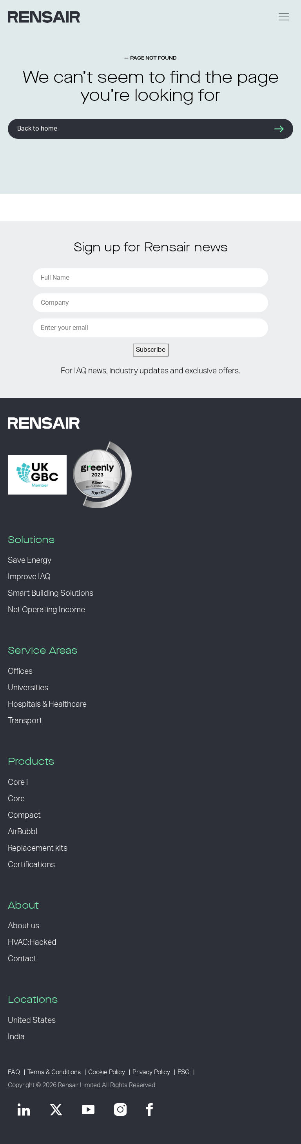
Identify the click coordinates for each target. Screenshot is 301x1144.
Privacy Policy (151, 1072)
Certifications (31, 865)
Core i (18, 782)
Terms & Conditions (54, 1072)
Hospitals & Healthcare (47, 704)
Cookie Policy (106, 1072)
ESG (183, 1072)
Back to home (37, 128)
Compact (24, 815)
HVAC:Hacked (32, 942)
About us (23, 926)
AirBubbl (22, 832)
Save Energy (29, 560)
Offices (20, 671)
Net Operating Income (46, 610)
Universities (28, 688)
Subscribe (150, 350)
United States (32, 1020)
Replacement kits (37, 848)
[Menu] (283, 16)
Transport (25, 721)
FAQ (14, 1072)
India (16, 1037)
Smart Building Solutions (50, 593)
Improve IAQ (29, 577)
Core (16, 799)
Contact (22, 959)
